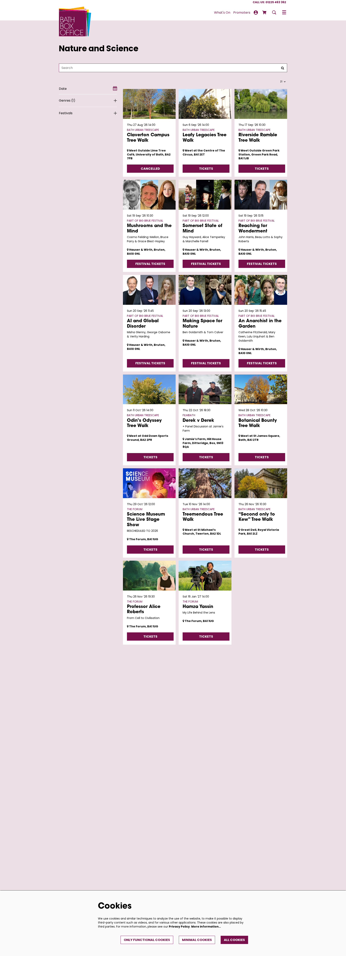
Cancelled (150, 168)
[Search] (283, 68)
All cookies (234, 940)
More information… (206, 927)
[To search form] (274, 12)
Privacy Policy (179, 927)
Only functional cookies (147, 940)
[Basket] (264, 12)
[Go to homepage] (75, 12)
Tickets (206, 168)
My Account (255, 12)
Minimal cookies (197, 940)
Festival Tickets (150, 263)
